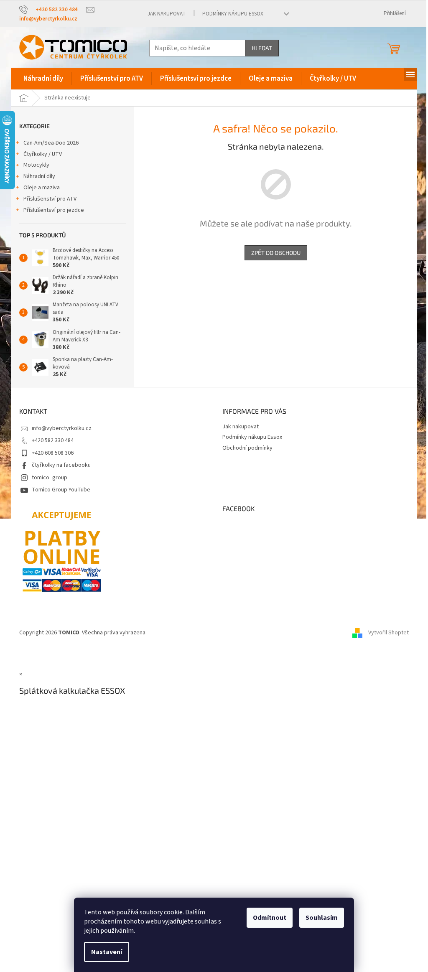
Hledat (262, 47)
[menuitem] (43, 78)
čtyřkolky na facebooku (61, 465)
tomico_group (49, 477)
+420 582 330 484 (53, 440)
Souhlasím (322, 917)
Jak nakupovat (167, 14)
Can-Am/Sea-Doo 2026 (51, 143)
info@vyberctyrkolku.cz (62, 428)
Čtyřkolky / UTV (42, 154)
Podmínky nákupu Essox (232, 14)
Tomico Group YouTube (61, 490)
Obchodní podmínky (247, 448)
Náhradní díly (39, 176)
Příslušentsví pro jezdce (53, 210)
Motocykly (36, 165)
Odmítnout (269, 917)
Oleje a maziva (41, 187)
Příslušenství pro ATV (49, 199)
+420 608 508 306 (53, 453)
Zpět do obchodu (276, 252)
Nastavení (106, 952)
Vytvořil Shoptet (388, 632)
